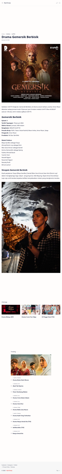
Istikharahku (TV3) (18, 427)
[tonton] (19, 389)
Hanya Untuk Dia (18, 433)
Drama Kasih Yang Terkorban (22, 415)
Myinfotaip (7, 3)
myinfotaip (23, 470)
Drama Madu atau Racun (20, 409)
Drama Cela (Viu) (18, 404)
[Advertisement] (31, 18)
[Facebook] (4, 465)
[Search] (59, 3)
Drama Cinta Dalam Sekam (21, 398)
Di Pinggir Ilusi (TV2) (48, 317)
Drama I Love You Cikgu (29, 317)
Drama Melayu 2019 (7, 317)
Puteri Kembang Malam (20, 392)
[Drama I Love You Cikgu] (31, 309)
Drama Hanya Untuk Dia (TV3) (22, 421)
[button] (57, 3)
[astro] (15, 377)
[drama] (19, 377)
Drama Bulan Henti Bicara (21, 380)
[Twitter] (15, 465)
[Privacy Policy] (6, 467)
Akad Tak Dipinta (18, 386)
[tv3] (19, 383)
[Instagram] (10, 465)
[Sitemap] (13, 467)
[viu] (19, 395)
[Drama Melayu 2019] (11, 309)
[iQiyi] (19, 407)
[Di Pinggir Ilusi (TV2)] (51, 309)
